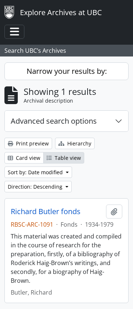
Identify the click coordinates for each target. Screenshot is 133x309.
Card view (27, 157)
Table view (67, 157)
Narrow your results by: (67, 71)
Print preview (31, 143)
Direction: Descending (36, 186)
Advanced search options (54, 121)
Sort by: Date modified (36, 172)
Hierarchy (78, 143)
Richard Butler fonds (46, 211)
